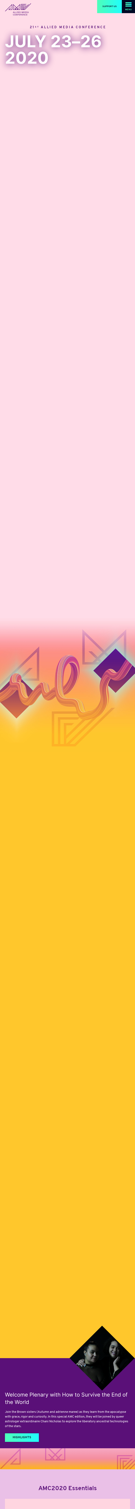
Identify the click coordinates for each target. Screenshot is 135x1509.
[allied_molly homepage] (18, 9)
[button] (128, 6)
